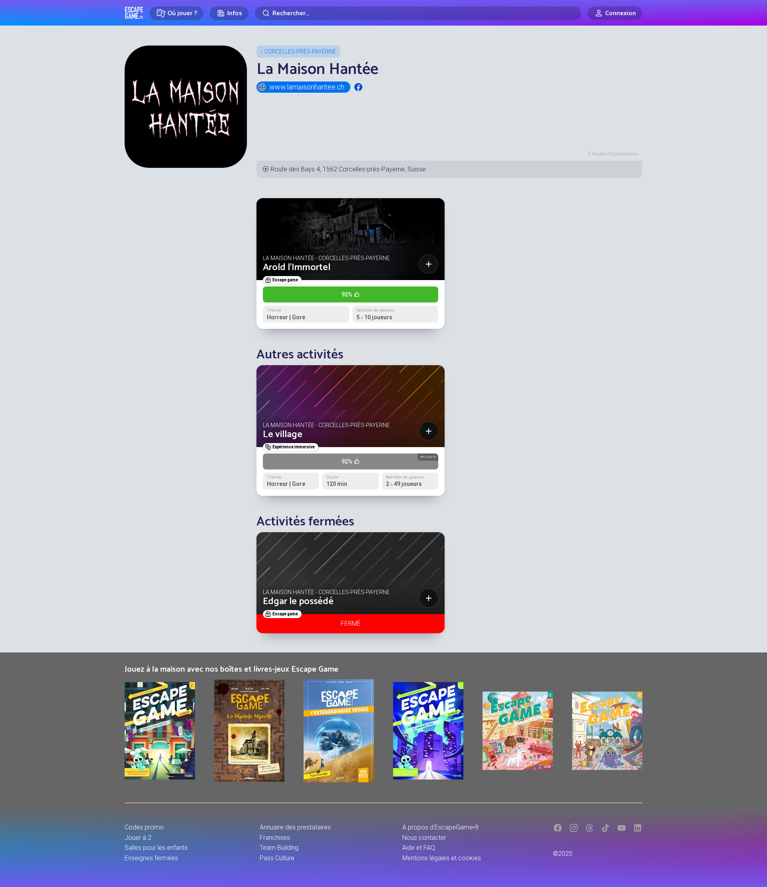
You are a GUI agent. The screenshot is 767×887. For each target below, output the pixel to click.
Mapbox (599, 154)
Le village (282, 434)
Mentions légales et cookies (441, 858)
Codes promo (144, 827)
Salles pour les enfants (156, 847)
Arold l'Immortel (296, 267)
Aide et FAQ (418, 847)
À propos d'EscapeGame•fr (440, 827)
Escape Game (134, 12)
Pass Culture (277, 858)
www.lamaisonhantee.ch (306, 87)
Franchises (275, 837)
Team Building (279, 847)
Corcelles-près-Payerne (300, 51)
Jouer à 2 (138, 837)
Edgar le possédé (298, 601)
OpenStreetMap (624, 154)
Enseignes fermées (151, 858)
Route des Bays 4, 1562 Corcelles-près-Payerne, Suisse (348, 169)
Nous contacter (424, 837)
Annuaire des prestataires (295, 827)
